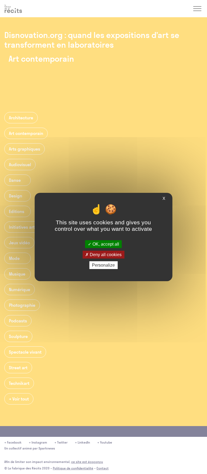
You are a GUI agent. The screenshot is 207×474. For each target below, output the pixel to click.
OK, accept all (105, 244)
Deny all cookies (105, 254)
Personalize (103, 265)
